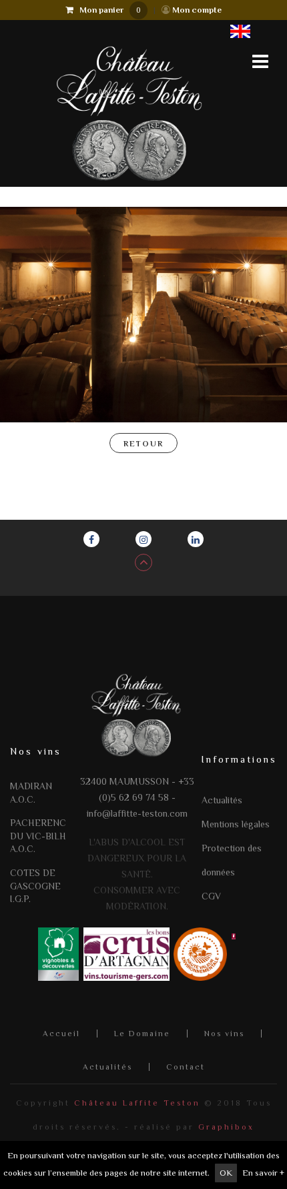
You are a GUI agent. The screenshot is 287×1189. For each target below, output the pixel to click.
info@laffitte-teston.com (137, 813)
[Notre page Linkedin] (196, 539)
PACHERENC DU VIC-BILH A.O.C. (38, 835)
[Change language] (240, 30)
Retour (143, 443)
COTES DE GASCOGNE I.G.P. (35, 885)
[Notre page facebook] (91, 539)
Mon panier (107, 10)
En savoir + (263, 1173)
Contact (185, 1067)
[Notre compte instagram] (143, 539)
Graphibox (226, 1127)
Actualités (222, 800)
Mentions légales (236, 824)
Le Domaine (142, 1033)
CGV (211, 896)
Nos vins (224, 1033)
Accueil (61, 1033)
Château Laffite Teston (137, 1103)
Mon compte (196, 10)
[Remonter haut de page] (143, 562)
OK (226, 1173)
